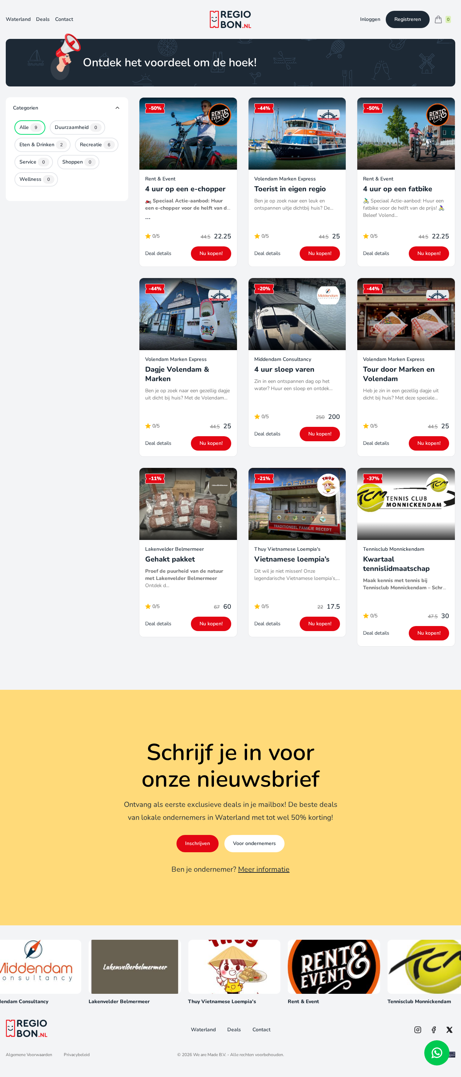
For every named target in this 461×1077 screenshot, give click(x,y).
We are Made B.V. (209, 1055)
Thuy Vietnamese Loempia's (287, 549)
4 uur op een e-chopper (185, 189)
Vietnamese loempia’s (292, 559)
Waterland (18, 19)
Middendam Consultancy (282, 359)
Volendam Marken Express (285, 178)
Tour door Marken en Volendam (399, 374)
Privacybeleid (77, 1055)
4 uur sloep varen (284, 369)
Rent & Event (160, 178)
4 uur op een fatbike (397, 189)
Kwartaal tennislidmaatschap (396, 563)
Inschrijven (197, 843)
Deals (43, 19)
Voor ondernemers (254, 843)
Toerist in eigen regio (290, 189)
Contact (64, 19)
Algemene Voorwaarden (29, 1055)
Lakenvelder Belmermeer (174, 549)
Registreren (407, 19)
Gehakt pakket (170, 559)
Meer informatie (264, 869)
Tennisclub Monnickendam (393, 549)
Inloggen (370, 19)
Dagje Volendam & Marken (177, 374)
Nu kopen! (211, 253)
